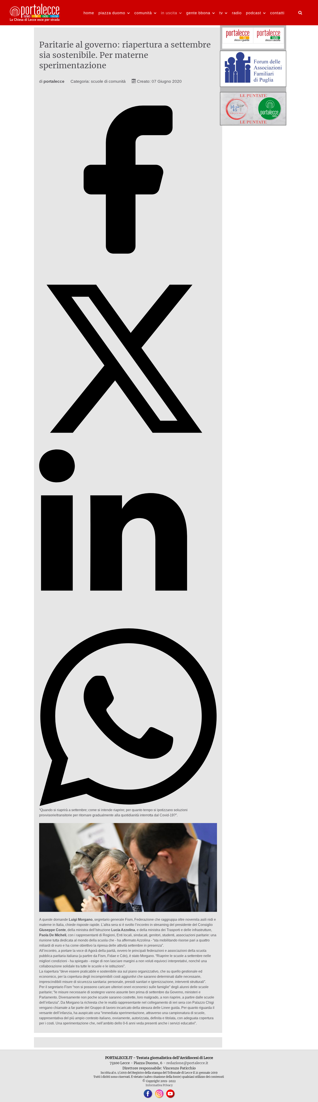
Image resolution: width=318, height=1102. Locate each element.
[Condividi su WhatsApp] (128, 805)
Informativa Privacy (159, 1085)
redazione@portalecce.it (187, 1063)
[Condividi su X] (128, 446)
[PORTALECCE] (35, 12)
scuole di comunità (108, 81)
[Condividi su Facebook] (128, 267)
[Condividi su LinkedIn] (128, 625)
